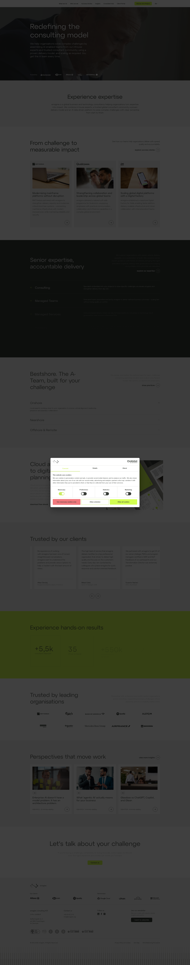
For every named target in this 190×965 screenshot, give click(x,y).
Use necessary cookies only (66, 502)
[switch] (84, 493)
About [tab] (125, 468)
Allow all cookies (123, 502)
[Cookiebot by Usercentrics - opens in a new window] (128, 461)
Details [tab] (95, 468)
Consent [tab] (65, 468)
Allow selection (95, 502)
